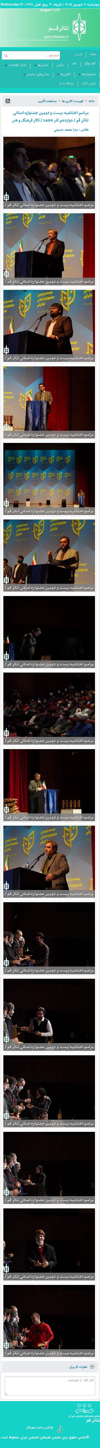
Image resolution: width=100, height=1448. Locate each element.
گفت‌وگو (90, 63)
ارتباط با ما (66, 83)
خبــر (78, 54)
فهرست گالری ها (72, 101)
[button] (8, 101)
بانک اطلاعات (17, 65)
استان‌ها (43, 65)
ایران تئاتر (89, 83)
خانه (93, 54)
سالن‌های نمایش (37, 74)
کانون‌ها (65, 74)
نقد (74, 63)
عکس (60, 65)
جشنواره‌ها (89, 74)
